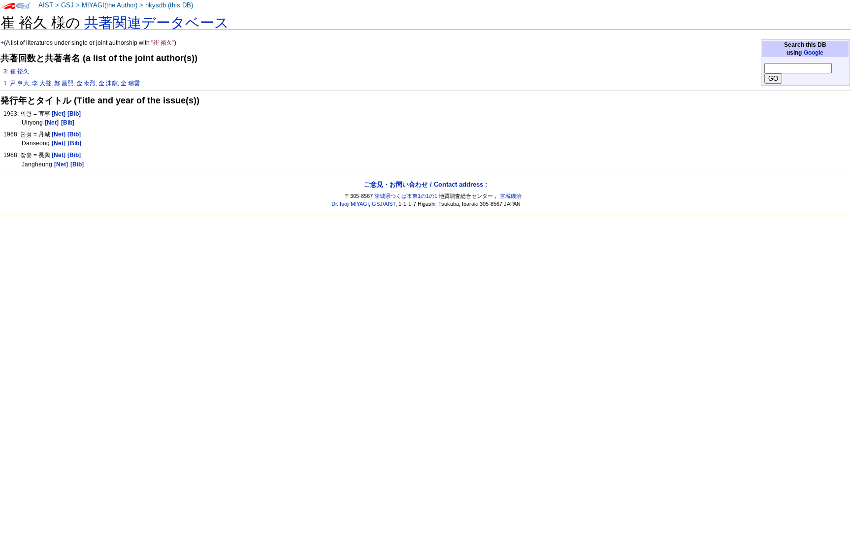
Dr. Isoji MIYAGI (350, 204)
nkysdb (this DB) (169, 5)
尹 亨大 (19, 83)
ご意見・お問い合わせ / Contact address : (425, 184)
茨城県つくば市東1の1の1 (405, 196)
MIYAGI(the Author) (109, 5)
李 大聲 (41, 83)
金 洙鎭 (108, 83)
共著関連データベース (156, 23)
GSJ (67, 5)
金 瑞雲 (130, 83)
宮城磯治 (511, 196)
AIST (45, 5)
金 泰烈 (86, 83)
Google (813, 52)
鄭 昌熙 (63, 83)
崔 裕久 (19, 71)
